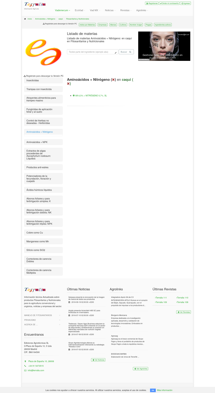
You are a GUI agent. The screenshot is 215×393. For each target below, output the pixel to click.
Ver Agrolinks (142, 368)
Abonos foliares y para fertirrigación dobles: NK (38, 211)
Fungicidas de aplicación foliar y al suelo (39, 110)
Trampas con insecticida (39, 89)
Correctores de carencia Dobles (38, 260)
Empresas (103, 24)
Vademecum (61, 10)
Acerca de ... (31, 324)
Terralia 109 (161, 302)
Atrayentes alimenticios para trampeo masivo (41, 99)
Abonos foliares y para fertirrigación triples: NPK (39, 223)
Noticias (109, 10)
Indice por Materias (87, 24)
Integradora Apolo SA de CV (122, 297)
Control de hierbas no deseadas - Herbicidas (38, 122)
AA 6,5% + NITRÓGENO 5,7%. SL (91, 95)
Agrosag (114, 335)
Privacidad (30, 320)
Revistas (124, 10)
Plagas (148, 24)
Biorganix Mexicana (119, 315)
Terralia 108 (182, 302)
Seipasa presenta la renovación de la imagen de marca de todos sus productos (86, 298)
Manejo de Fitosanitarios (38, 315)
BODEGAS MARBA (119, 354)
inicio (30, 18)
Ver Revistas (185, 312)
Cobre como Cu (34, 232)
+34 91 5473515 (36, 365)
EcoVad (79, 10)
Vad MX (94, 10)
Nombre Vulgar (136, 24)
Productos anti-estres (37, 167)
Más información (164, 390)
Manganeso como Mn (37, 241)
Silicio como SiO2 (35, 250)
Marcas (113, 24)
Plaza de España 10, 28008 (41, 361)
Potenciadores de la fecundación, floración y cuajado (38, 178)
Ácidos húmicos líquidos (39, 190)
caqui (61, 18)
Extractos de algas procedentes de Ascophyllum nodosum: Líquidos (38, 154)
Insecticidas (32, 80)
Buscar (124, 51)
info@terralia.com (36, 370)
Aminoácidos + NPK (37, 142)
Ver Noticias (99, 360)
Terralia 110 (182, 297)
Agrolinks (141, 10)
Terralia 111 (161, 297)
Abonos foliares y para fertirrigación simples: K (38, 200)
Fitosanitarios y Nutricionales (77, 18)
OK (153, 390)
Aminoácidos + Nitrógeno (45, 18)
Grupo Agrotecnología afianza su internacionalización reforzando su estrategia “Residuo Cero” (86, 344)
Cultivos (123, 24)
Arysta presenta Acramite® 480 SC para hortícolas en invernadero (84, 311)
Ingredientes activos (163, 24)
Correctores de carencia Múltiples (38, 271)
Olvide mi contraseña (170, 3)
